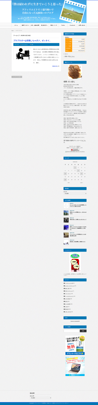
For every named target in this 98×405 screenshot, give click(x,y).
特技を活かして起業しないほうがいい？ (78, 219)
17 (81, 173)
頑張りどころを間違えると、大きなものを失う (78, 213)
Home (12, 30)
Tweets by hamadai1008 (75, 321)
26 (65, 179)
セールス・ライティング (69, 285)
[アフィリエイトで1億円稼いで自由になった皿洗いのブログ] (49, 22)
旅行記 (66, 301)
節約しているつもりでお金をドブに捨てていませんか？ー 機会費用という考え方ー (78, 228)
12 (65, 173)
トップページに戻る (17, 76)
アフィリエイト (25, 44)
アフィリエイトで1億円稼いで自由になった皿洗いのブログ (47, 403)
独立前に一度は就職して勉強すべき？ (78, 241)
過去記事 (65, 191)
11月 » (81, 182)
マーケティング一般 (69, 283)
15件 (32, 44)
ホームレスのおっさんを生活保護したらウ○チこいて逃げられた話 (78, 205)
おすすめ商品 (67, 298)
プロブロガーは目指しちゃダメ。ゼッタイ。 (32, 40)
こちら (73, 56)
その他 (66, 306)
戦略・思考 (67, 288)
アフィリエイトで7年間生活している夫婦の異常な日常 (78, 235)
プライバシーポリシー (64, 403)
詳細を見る (55, 66)
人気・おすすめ (68, 311)
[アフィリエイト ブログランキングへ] (75, 150)
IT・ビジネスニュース (69, 296)
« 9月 (69, 182)
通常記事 (66, 309)
